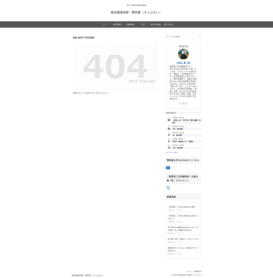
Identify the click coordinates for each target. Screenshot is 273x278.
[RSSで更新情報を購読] (186, 103)
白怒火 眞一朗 (183, 63)
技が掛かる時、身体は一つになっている (183, 239)
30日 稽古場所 (177, 129)
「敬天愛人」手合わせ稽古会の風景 (181, 207)
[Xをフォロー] (180, 103)
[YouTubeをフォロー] (183, 103)
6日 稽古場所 (177, 135)
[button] (199, 36)
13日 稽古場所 (177, 148)
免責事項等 (197, 271)
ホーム (189, 271)
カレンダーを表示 (171, 152)
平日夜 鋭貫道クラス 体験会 (182, 141)
